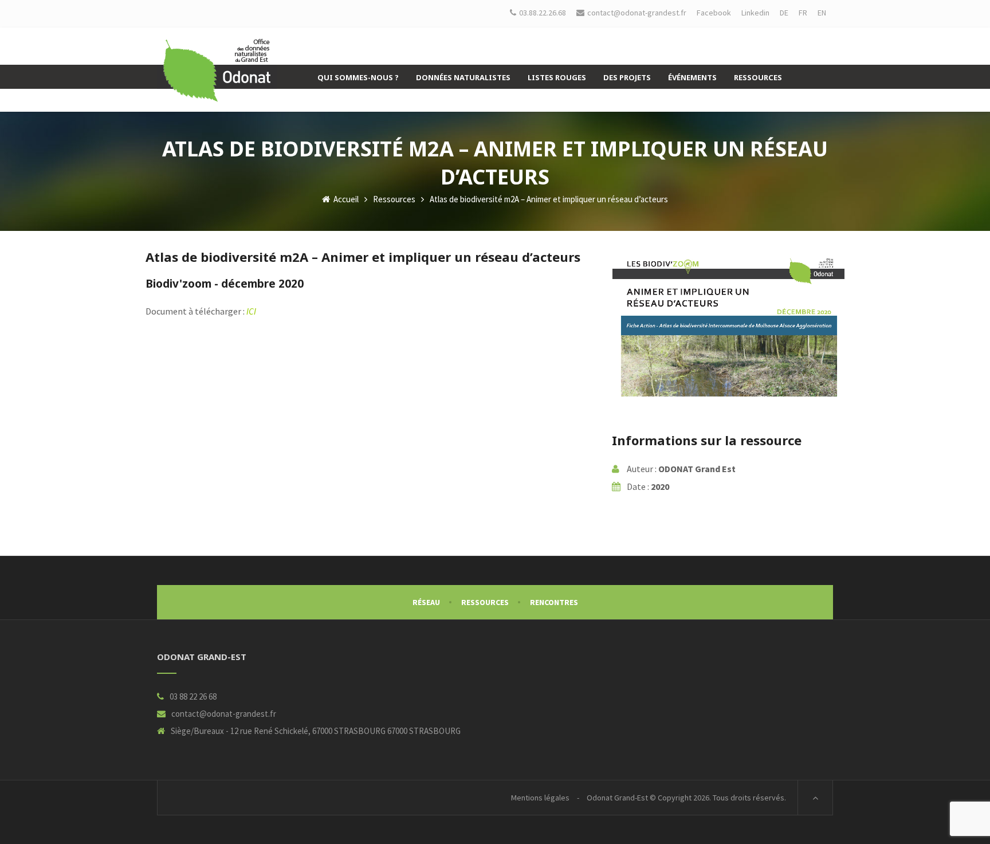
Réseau (426, 602)
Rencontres (554, 602)
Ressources (394, 199)
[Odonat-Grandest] (217, 70)
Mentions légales (540, 797)
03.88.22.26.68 (542, 12)
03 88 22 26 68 (193, 696)
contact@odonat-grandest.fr (223, 713)
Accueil (345, 199)
